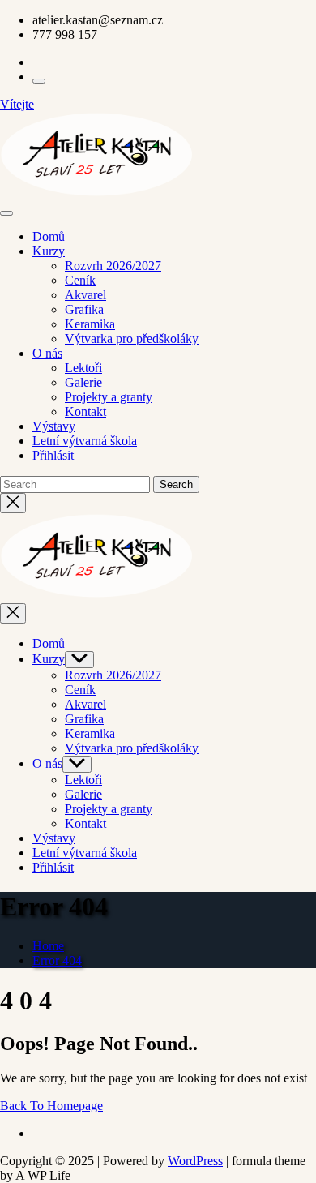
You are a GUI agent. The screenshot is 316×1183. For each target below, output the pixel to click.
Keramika (90, 324)
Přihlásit (53, 455)
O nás (47, 353)
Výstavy (53, 426)
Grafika (84, 309)
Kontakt (85, 411)
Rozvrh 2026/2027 (113, 265)
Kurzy (48, 251)
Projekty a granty (108, 397)
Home (48, 946)
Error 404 (57, 960)
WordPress (195, 1161)
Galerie (83, 382)
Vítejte (17, 104)
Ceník (80, 280)
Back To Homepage (51, 1105)
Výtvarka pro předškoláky (132, 338)
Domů (48, 236)
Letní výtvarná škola (84, 441)
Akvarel (85, 295)
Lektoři (83, 368)
